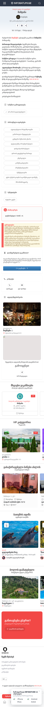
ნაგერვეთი (7, 603)
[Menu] (4, 3)
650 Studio (38, 686)
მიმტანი (20, 403)
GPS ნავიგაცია (22, 376)
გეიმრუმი (6, 457)
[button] (26, 25)
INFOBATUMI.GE (22, 3)
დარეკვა (9, 289)
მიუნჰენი (7, 331)
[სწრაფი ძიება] (39, 3)
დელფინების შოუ (9, 552)
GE (4, 679)
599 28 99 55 (33, 79)
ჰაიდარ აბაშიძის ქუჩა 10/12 (14, 502)
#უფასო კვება (10, 200)
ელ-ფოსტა (22, 289)
